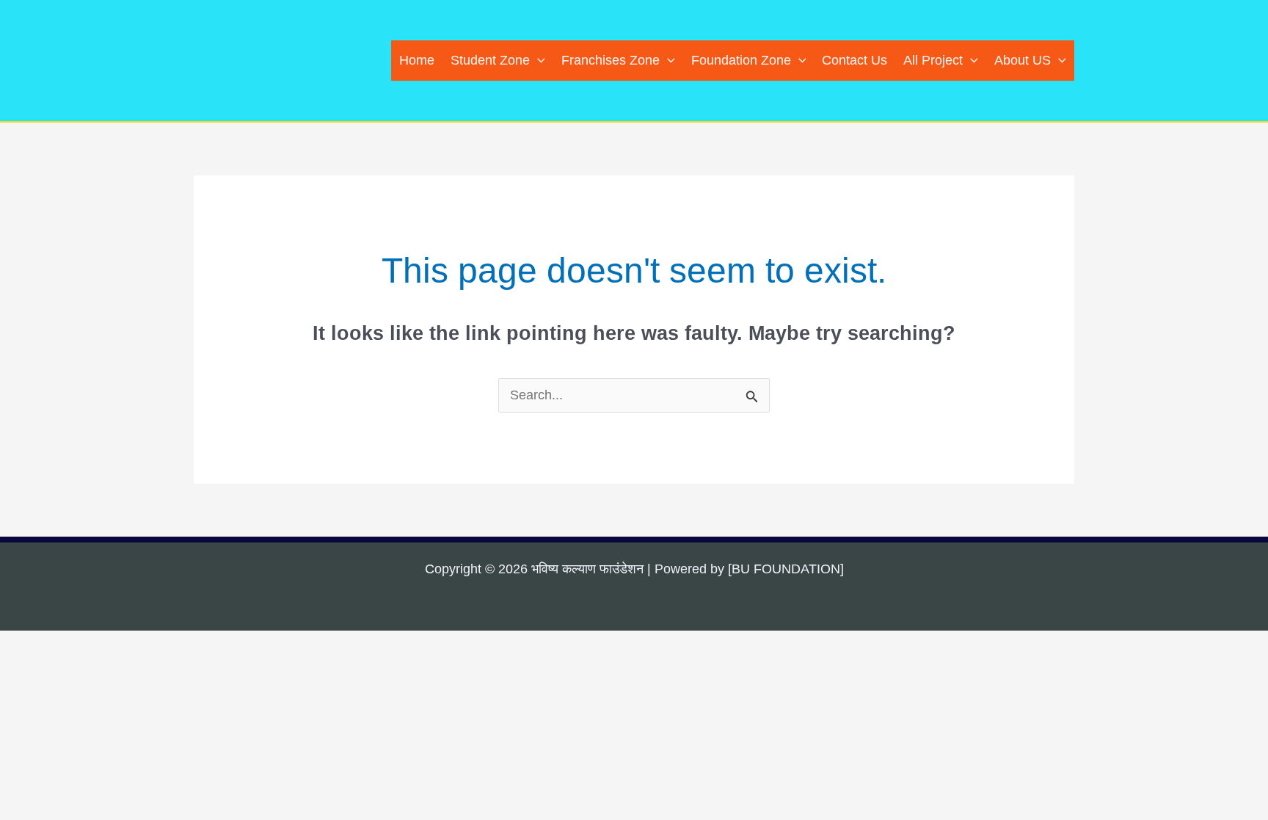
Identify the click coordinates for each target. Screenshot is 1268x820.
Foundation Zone (741, 60)
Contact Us (854, 60)
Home (416, 60)
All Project (933, 60)
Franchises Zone (610, 60)
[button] (537, 60)
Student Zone (490, 60)
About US (1022, 60)
